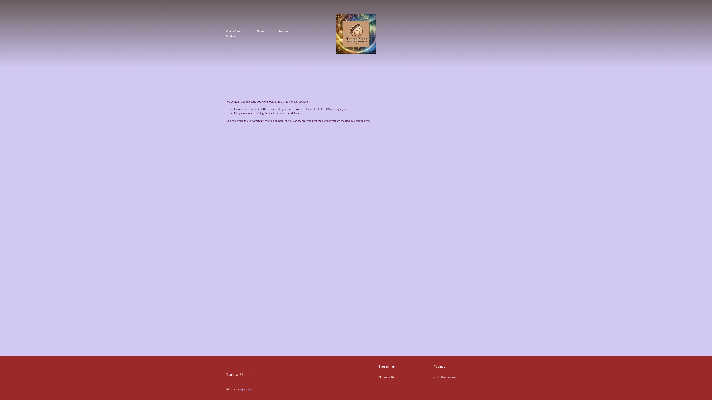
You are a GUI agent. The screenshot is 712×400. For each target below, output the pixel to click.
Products (231, 36)
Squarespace (247, 389)
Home (260, 31)
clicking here (275, 120)
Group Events (234, 31)
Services (283, 31)
